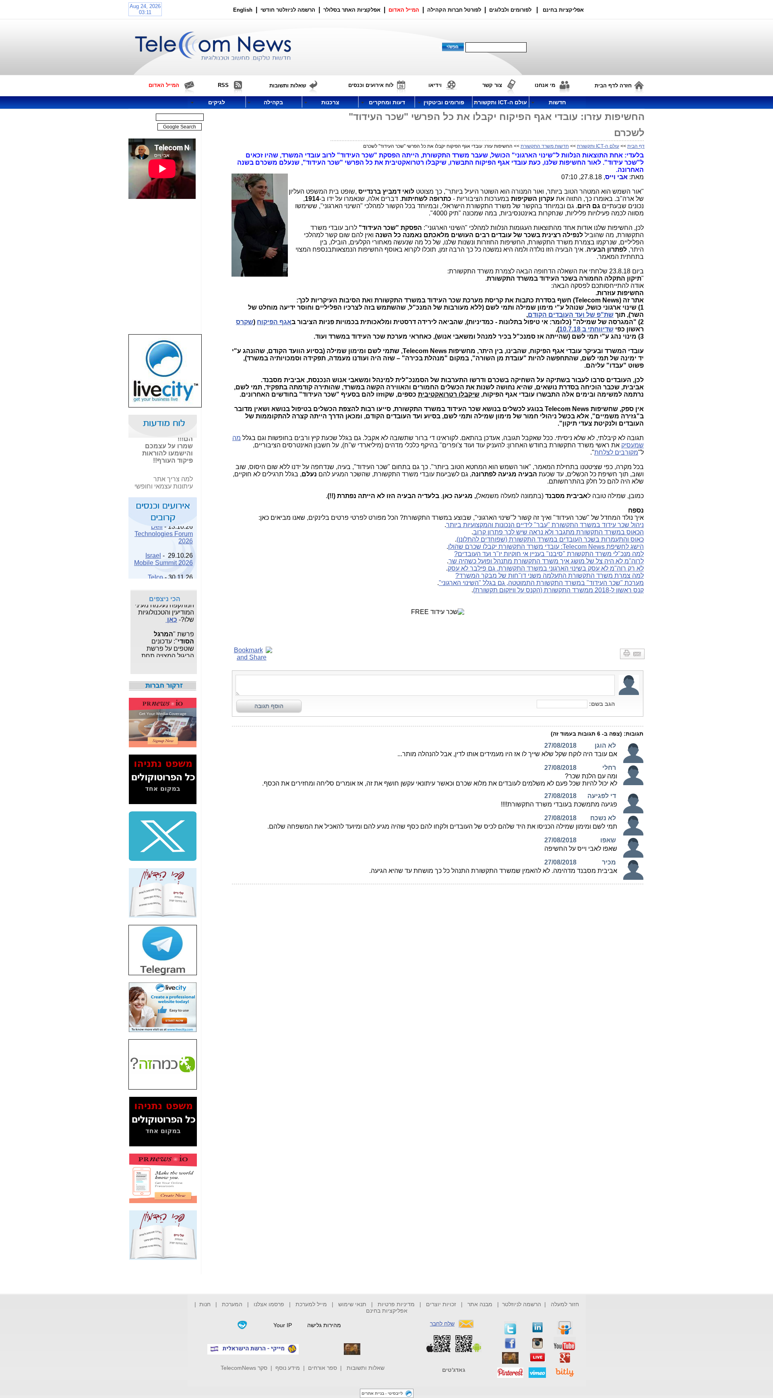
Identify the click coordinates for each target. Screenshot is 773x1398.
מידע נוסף (287, 1368)
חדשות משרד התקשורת (545, 146)
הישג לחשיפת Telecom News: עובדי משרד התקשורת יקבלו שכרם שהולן (546, 546)
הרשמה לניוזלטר (521, 1304)
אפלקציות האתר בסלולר (351, 10)
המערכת (232, 1304)
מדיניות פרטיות (396, 1304)
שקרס (244, 321)
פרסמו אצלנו (270, 1304)
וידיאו (435, 85)
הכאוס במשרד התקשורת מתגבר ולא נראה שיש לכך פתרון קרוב (558, 532)
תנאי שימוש (352, 1304)
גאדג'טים (453, 1370)
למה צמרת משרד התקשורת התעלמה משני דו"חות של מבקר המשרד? (549, 575)
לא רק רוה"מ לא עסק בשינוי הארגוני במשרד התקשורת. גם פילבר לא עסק (546, 568)
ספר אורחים (322, 1368)
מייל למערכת (311, 1304)
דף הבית (636, 146)
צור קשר (492, 85)
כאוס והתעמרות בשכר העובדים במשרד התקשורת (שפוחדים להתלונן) (550, 539)
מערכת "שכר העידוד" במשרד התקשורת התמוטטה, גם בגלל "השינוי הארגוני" (541, 582)
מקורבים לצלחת (616, 452)
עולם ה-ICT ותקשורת (598, 146)
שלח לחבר (442, 1323)
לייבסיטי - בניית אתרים (382, 1393)
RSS (223, 85)
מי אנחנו (545, 85)
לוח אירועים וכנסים (370, 85)
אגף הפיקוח (274, 321)
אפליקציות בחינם (386, 1310)
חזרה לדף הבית (613, 86)
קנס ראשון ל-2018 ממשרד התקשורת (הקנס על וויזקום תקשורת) (558, 590)
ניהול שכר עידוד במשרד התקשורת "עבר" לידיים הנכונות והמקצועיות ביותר (545, 524)
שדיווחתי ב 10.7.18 (586, 329)
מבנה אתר (479, 1304)
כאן (171, 614)
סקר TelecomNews (244, 1368)
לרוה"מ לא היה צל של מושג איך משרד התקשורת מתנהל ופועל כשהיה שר (546, 561)
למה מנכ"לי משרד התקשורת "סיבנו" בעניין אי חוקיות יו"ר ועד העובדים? (549, 553)
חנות (205, 1304)
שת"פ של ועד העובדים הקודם (571, 314)
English (242, 10)
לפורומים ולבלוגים (510, 10)
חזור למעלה (565, 1304)
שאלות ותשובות (365, 1368)
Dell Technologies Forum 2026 (163, 528)
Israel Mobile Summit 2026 (163, 554)
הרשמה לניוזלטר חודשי (288, 10)
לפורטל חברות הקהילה (454, 10)
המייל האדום (404, 10)
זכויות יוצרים (441, 1304)
